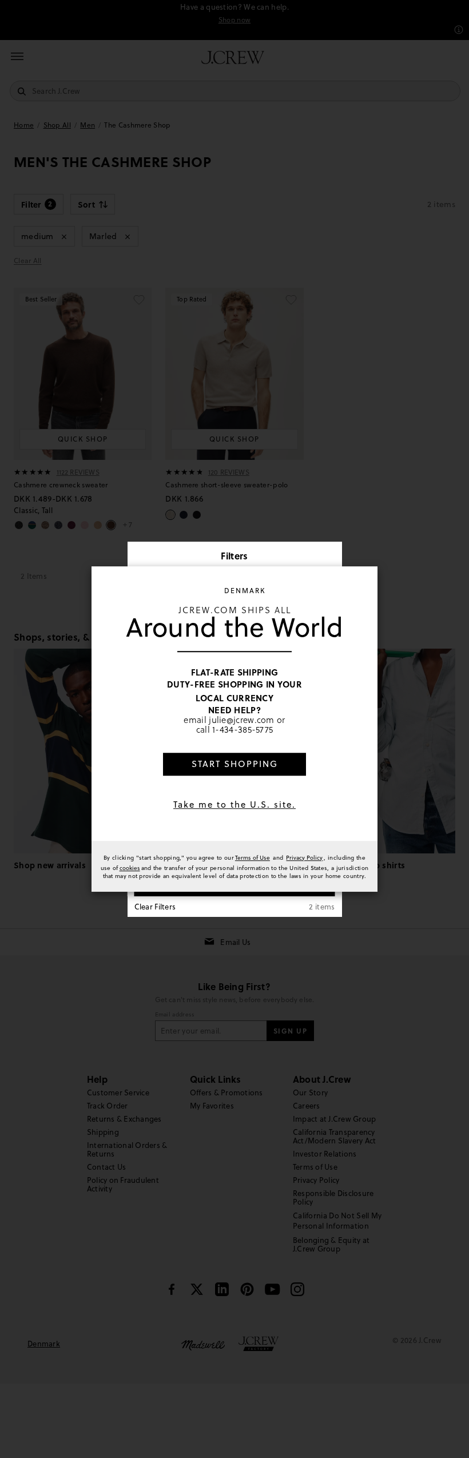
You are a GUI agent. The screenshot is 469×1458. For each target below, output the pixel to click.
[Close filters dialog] (329, 557)
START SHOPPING (235, 764)
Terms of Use (252, 857)
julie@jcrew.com (242, 719)
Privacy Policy (304, 857)
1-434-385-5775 (242, 730)
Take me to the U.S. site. (234, 804)
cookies (130, 868)
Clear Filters (155, 906)
